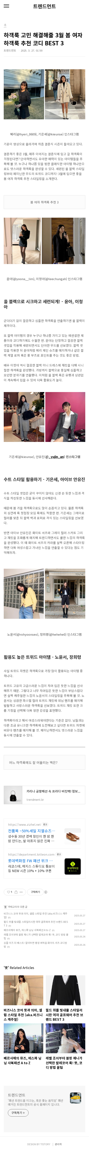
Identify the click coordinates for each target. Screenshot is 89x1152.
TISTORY (45, 1144)
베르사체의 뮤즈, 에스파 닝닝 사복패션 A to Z (27, 930)
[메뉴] (6, 6)
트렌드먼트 (44, 6)
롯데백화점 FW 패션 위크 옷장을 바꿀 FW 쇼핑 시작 (30, 860)
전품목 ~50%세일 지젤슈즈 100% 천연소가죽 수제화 (30, 830)
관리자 (58, 1144)
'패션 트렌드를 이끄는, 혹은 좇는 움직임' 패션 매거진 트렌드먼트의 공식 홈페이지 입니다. (35, 1102)
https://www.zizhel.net (24, 824)
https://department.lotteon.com (31, 854)
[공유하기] (16, 892)
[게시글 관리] (21, 892)
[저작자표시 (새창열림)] (45, 892)
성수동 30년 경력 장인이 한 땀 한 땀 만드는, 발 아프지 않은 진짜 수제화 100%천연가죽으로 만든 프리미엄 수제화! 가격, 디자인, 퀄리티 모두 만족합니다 (31, 838)
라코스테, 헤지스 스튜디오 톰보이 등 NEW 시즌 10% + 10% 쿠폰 (31, 868)
